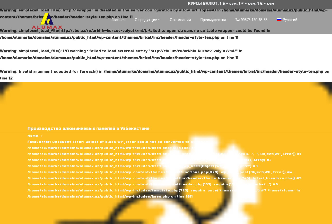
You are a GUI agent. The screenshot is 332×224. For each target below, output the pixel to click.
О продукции (146, 19)
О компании (180, 19)
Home (32, 136)
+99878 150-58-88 (253, 19)
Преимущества (213, 19)
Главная (118, 19)
